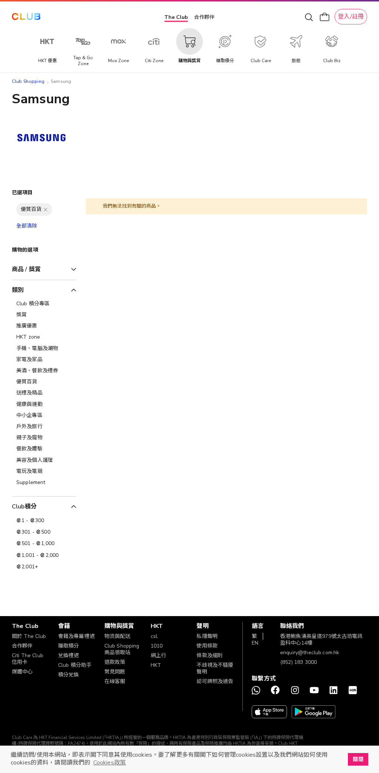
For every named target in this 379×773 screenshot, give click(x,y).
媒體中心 (22, 671)
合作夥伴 (204, 17)
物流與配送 (117, 636)
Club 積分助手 (74, 665)
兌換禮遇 (68, 655)
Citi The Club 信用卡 (27, 659)
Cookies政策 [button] (109, 763)
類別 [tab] (18, 290)
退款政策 (114, 662)
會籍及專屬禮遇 (76, 636)
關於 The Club (29, 636)
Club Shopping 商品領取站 (122, 649)
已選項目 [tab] (22, 192)
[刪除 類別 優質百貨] (45, 209)
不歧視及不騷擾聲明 (215, 668)
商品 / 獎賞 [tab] (26, 269)
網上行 (158, 655)
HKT (156, 665)
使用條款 (207, 645)
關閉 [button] (358, 759)
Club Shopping (28, 81)
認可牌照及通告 (215, 681)
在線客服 (114, 681)
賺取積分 (68, 645)
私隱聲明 (207, 636)
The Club (176, 17)
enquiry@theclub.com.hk (309, 652)
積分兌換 (68, 674)
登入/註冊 (351, 17)
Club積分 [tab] (24, 507)
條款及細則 (210, 655)
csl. (155, 636)
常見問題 (114, 671)
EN (255, 642)
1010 (157, 645)
